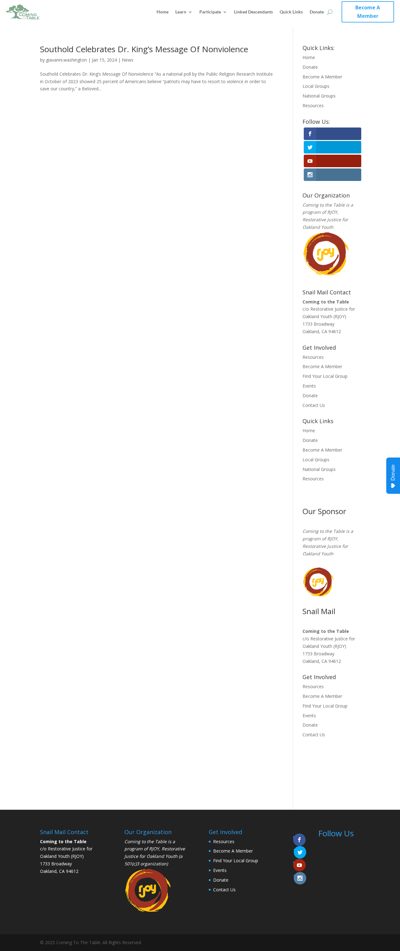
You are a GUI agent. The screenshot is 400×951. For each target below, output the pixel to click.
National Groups (319, 96)
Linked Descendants (253, 11)
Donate (317, 11)
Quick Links (291, 11)
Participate (210, 11)
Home (162, 11)
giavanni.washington (66, 60)
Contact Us (313, 405)
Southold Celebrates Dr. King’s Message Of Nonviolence (144, 49)
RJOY (332, 212)
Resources (313, 105)
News (127, 60)
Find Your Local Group (325, 376)
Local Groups (315, 86)
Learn (180, 11)
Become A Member (367, 11)
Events (309, 386)
